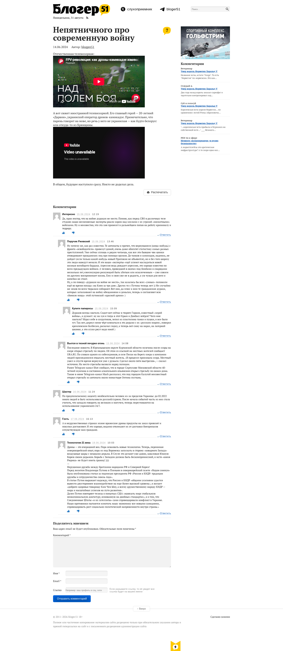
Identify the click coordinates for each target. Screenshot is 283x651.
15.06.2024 (83, 214)
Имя (56, 573)
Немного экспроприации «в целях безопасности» (199, 142)
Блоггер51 (81, 10)
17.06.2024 (77, 419)
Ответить (165, 235)
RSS (87, 17)
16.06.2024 (79, 392)
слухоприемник (139, 9)
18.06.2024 (99, 443)
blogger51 (87, 47)
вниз (175, 646)
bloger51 (173, 9)
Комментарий (62, 535)
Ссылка (57, 590)
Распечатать (159, 192)
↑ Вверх (141, 608)
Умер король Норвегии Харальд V (199, 71)
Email (57, 581)
